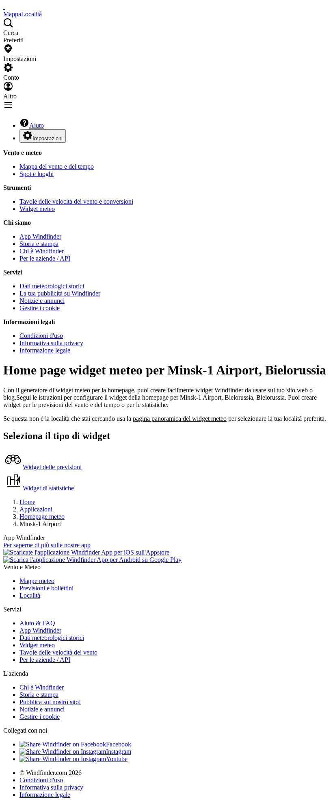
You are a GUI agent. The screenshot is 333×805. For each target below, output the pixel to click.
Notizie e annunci (42, 300)
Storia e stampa (38, 243)
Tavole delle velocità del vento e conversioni (76, 201)
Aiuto (36, 125)
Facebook (118, 744)
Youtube (117, 758)
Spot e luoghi (36, 173)
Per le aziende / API (44, 258)
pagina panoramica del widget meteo (180, 418)
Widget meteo (37, 208)
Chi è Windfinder (41, 251)
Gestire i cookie (39, 308)
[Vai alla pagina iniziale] (4, 6)
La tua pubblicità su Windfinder (59, 293)
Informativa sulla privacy (51, 342)
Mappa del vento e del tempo (56, 166)
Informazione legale (44, 350)
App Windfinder (40, 236)
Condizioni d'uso (41, 335)
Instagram (118, 751)
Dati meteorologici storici (51, 286)
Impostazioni (47, 138)
